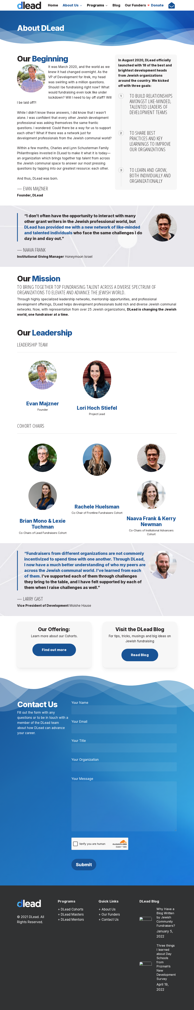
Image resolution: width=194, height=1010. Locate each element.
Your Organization (85, 760)
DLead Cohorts (72, 909)
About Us (109, 909)
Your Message (82, 779)
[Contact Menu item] (171, 5)
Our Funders (111, 914)
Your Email (79, 721)
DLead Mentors (72, 919)
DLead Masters (72, 914)
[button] (54, 650)
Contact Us (110, 919)
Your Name (79, 703)
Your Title (78, 741)
